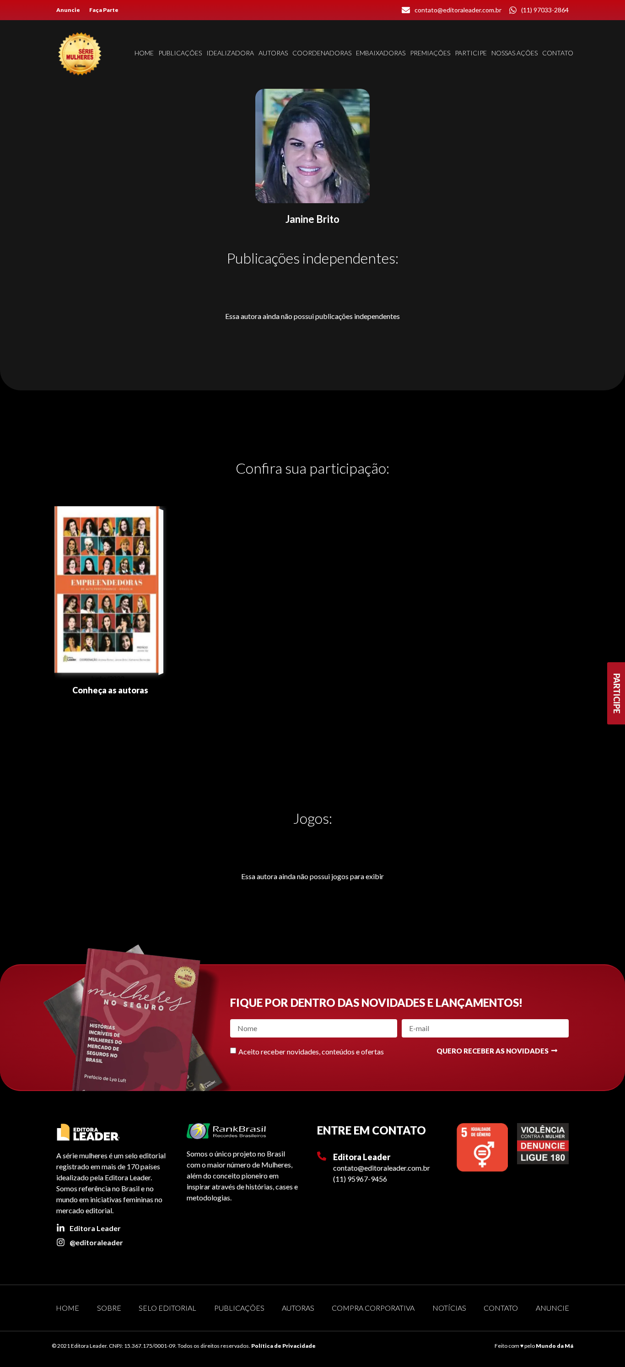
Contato (557, 53)
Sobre (109, 1307)
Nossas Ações (514, 53)
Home (144, 53)
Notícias (449, 1307)
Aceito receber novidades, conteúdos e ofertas (311, 1051)
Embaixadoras (380, 53)
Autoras (273, 53)
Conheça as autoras (110, 690)
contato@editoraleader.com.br (381, 1167)
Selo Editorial (167, 1307)
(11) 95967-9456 (360, 1178)
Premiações (430, 53)
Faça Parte (104, 9)
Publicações (180, 53)
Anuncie (68, 9)
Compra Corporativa (373, 1307)
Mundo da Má (554, 1345)
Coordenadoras (321, 53)
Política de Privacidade (283, 1345)
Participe (471, 53)
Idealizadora (230, 53)
